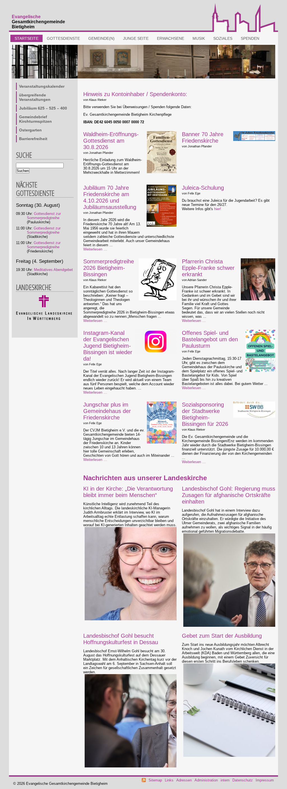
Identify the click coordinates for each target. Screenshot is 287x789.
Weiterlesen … (95, 249)
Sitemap (155, 780)
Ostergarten (30, 130)
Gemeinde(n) (101, 38)
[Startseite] (243, 31)
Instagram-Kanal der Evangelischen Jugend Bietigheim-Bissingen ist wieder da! (107, 346)
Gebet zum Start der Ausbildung (222, 636)
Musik (199, 38)
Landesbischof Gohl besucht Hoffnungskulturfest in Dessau (120, 639)
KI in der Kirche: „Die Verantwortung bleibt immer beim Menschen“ (128, 492)
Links (169, 780)
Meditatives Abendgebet (53, 270)
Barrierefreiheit (33, 138)
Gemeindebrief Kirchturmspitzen (35, 119)
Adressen (184, 780)
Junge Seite (136, 38)
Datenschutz (242, 780)
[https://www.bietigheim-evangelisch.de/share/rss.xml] (144, 781)
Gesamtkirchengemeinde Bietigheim (38, 21)
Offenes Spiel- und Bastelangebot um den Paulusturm (210, 339)
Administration (206, 780)
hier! (217, 209)
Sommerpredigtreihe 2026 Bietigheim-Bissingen (108, 267)
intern (225, 780)
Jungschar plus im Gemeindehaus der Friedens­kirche (107, 411)
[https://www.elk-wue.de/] (44, 319)
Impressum (265, 780)
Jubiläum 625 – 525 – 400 (43, 108)
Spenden (250, 38)
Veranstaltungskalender (41, 86)
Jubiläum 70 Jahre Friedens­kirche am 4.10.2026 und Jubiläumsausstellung (109, 197)
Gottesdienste (63, 38)
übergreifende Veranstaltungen (34, 97)
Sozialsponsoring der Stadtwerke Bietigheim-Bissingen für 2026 (205, 414)
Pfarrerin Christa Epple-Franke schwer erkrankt (208, 267)
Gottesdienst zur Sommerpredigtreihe (44, 216)
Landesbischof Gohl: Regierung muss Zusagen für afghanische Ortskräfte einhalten (228, 495)
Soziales (222, 38)
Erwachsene (170, 38)
